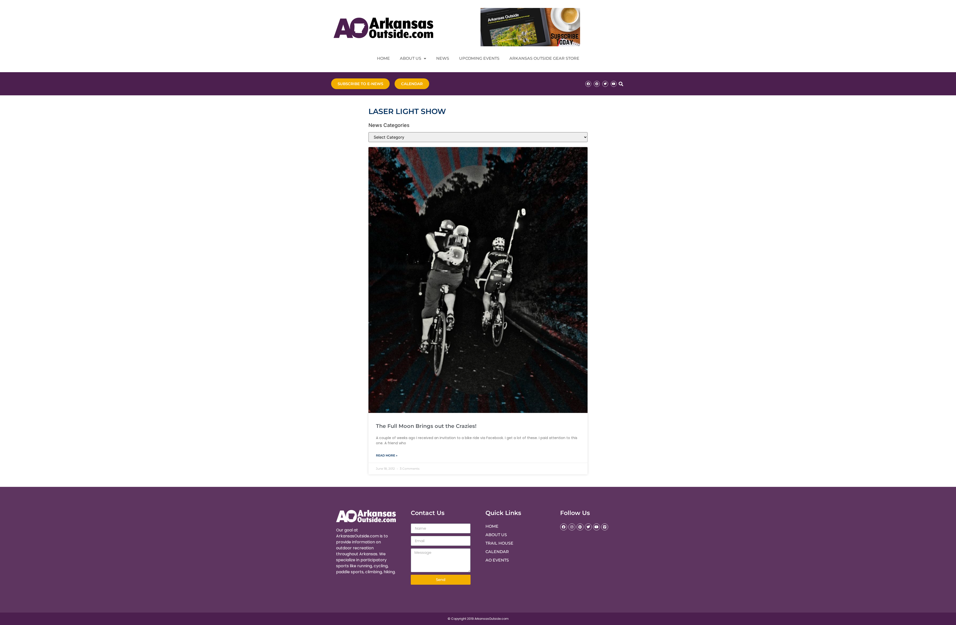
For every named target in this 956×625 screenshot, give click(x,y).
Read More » (386, 455)
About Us (410, 58)
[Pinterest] (597, 84)
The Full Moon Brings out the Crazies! (426, 426)
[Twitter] (605, 84)
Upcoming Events (479, 58)
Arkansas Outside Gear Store (544, 58)
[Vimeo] (604, 526)
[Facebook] (588, 84)
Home (383, 58)
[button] (621, 84)
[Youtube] (614, 84)
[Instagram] (571, 526)
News (442, 58)
